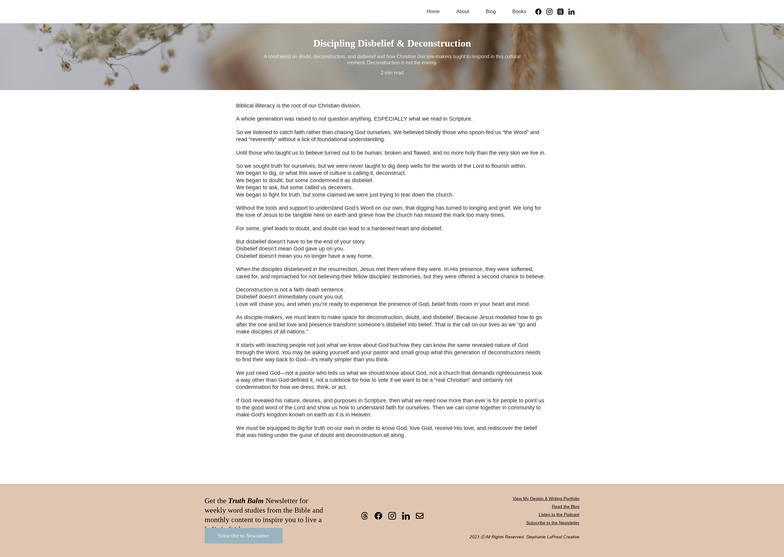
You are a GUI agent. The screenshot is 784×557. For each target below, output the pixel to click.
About (462, 11)
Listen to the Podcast (559, 514)
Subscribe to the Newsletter (552, 522)
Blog (491, 11)
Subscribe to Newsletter (243, 535)
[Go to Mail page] (420, 516)
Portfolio (571, 498)
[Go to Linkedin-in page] (571, 12)
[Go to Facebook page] (540, 12)
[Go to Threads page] (562, 12)
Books (519, 11)
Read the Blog (565, 506)
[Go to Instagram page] (551, 12)
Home (433, 11)
